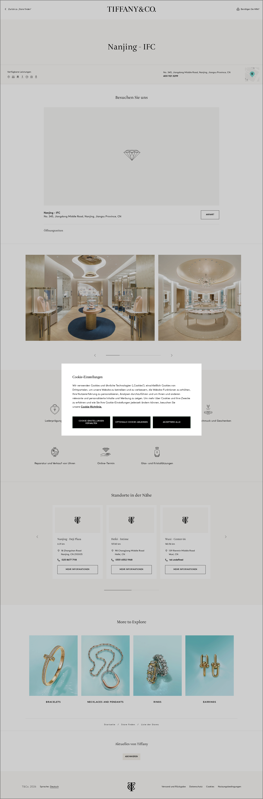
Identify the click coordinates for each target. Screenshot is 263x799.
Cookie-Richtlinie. (91, 407)
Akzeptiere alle (171, 422)
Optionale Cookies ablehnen (131, 422)
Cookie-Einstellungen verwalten (91, 422)
